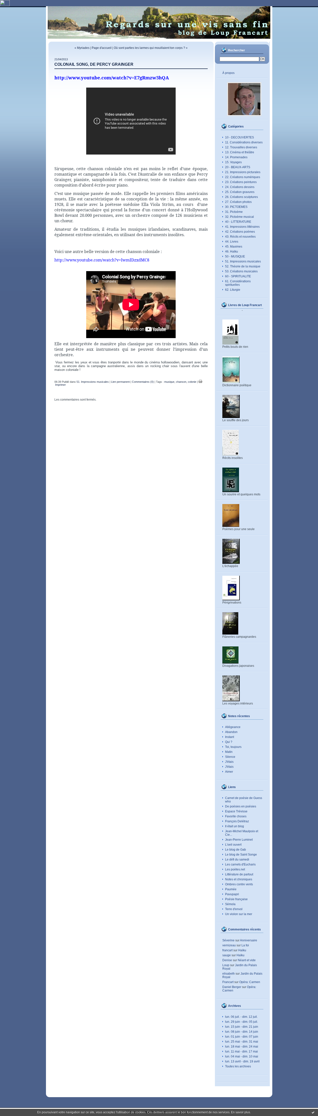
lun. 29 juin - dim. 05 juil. (241, 1021)
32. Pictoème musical (239, 217)
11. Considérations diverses (244, 142)
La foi (245, 945)
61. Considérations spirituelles (238, 283)
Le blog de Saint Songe (241, 854)
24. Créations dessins (239, 187)
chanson (181, 381)
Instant (229, 737)
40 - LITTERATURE (238, 221)
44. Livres (231, 241)
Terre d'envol (233, 909)
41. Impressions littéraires (242, 226)
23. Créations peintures (241, 182)
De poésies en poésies (240, 806)
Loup (225, 965)
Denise (227, 960)
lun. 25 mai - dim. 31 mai (241, 1041)
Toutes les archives (238, 1066)
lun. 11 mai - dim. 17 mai (241, 1051)
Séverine (228, 940)
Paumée (231, 889)
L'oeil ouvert (233, 844)
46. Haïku (231, 251)
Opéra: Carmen (249, 982)
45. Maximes (233, 246)
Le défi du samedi (237, 859)
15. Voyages (233, 162)
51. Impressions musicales (243, 261)
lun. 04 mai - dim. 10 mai (241, 1056)
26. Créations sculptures (241, 197)
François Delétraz (237, 821)
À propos (228, 73)
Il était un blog (234, 826)
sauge (226, 955)
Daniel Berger (231, 987)
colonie (192, 381)
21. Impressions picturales (242, 172)
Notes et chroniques (238, 879)
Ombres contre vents (239, 884)
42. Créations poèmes (240, 231)
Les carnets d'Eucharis (240, 864)
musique (169, 381)
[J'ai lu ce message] (313, 1112)
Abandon (231, 732)
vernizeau (229, 945)
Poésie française (236, 899)
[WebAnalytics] (5, 5)
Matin (229, 752)
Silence (230, 757)
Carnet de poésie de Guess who (243, 799)
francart (227, 950)
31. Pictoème (234, 212)
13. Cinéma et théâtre (239, 152)
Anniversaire (248, 940)
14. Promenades (236, 157)
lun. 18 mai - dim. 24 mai (241, 1046)
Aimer (229, 771)
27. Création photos (238, 202)
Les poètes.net (235, 869)
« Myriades (82, 48)
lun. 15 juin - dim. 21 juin (241, 1026)
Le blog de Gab (235, 849)
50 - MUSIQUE (235, 256)
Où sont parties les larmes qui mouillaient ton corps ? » (151, 48)
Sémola (230, 904)
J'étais (229, 762)
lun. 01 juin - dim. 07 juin (241, 1036)
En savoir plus (240, 1112)
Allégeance (232, 727)
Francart (228, 982)
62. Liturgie (232, 289)
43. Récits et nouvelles (240, 236)
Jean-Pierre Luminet (239, 839)
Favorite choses (235, 816)
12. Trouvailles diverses (241, 147)
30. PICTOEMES (236, 207)
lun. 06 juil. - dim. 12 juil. (241, 1017)
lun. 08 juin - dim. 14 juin (241, 1031)
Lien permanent (120, 381)
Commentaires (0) (143, 381)
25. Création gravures (239, 192)
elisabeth (228, 973)
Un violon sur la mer (238, 914)
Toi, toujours (233, 747)
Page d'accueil (102, 48)
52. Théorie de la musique (242, 266)
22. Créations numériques (242, 177)
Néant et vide (247, 960)
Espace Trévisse (236, 811)
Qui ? (228, 742)
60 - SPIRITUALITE (238, 276)
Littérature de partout (239, 874)
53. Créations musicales (241, 271)
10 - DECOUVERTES (239, 137)
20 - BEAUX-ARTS (237, 167)
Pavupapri (232, 894)
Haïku (242, 950)
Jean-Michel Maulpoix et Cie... (241, 832)
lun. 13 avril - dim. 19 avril (242, 1061)
